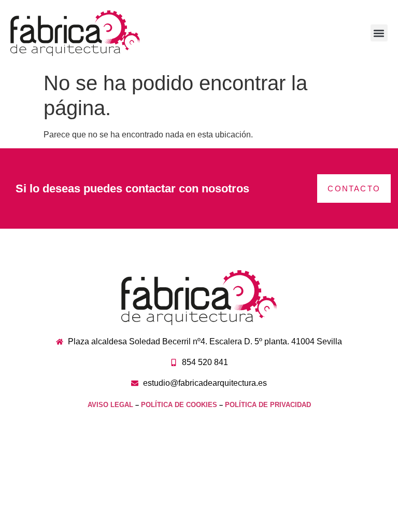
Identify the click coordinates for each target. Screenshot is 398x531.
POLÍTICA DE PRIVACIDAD (268, 405)
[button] (379, 32)
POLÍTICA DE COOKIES (179, 405)
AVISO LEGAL (110, 405)
